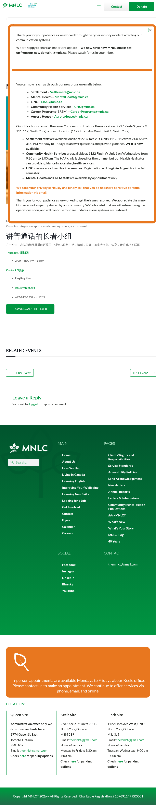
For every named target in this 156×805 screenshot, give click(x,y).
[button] (98, 6)
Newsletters (116, 485)
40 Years (114, 541)
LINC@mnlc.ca (51, 102)
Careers (67, 533)
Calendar (68, 526)
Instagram (69, 571)
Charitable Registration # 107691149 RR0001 (111, 796)
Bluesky (67, 584)
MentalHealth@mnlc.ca (71, 97)
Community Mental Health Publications (126, 507)
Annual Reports (119, 491)
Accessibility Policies (122, 472)
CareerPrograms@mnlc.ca (89, 111)
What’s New (116, 522)
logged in (35, 404)
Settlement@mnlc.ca (65, 92)
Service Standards (120, 465)
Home (66, 455)
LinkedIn (68, 578)
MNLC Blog (116, 535)
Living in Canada (73, 474)
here (23, 756)
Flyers (66, 520)
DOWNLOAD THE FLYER (30, 309)
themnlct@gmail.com (123, 564)
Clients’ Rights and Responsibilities (121, 457)
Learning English (73, 481)
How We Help (71, 468)
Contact (67, 513)
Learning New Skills (75, 494)
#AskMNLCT (117, 515)
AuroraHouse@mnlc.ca (71, 116)
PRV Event (23, 373)
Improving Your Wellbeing (80, 487)
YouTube (68, 591)
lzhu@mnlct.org (25, 287)
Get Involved (71, 507)
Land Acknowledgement (125, 478)
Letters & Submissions (123, 498)
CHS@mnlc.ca (84, 106)
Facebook (69, 565)
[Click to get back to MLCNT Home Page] (28, 448)
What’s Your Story (121, 528)
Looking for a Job (74, 500)
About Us (68, 461)
